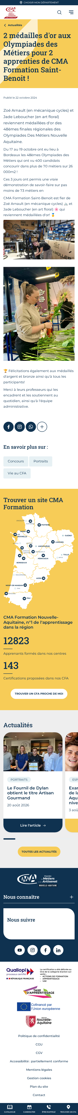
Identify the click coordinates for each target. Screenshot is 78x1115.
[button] (42, 427)
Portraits (41, 461)
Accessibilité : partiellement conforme (39, 1061)
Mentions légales (39, 1070)
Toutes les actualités (39, 851)
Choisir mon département (41, 2)
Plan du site (39, 1086)
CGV (39, 1053)
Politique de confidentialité (39, 1036)
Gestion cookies (39, 1078)
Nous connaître (21, 897)
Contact (39, 1095)
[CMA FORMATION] (11, 12)
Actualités (15, 25)
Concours (16, 461)
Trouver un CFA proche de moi (39, 693)
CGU (39, 1044)
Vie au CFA (17, 473)
